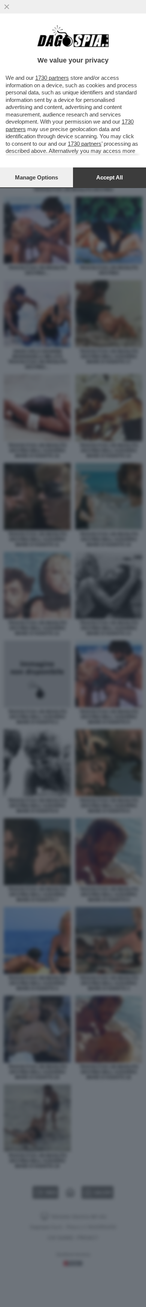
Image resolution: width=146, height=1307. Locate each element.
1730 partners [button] (52, 78)
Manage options (36, 177)
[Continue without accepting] (6, 6)
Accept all (109, 177)
